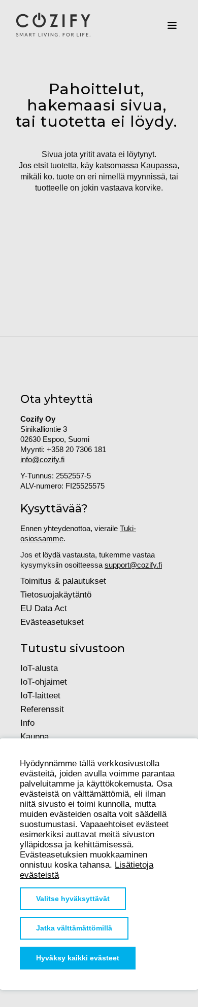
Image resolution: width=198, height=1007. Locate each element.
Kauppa (34, 736)
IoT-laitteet (40, 695)
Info (27, 723)
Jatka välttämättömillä (74, 928)
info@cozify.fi (42, 459)
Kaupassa (159, 165)
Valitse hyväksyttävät (73, 899)
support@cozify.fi (133, 565)
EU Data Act (43, 608)
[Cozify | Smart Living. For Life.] (53, 25)
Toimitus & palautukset (63, 581)
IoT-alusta (39, 668)
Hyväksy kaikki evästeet (77, 958)
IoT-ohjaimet (43, 682)
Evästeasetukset (52, 622)
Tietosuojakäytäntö (55, 595)
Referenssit (42, 709)
